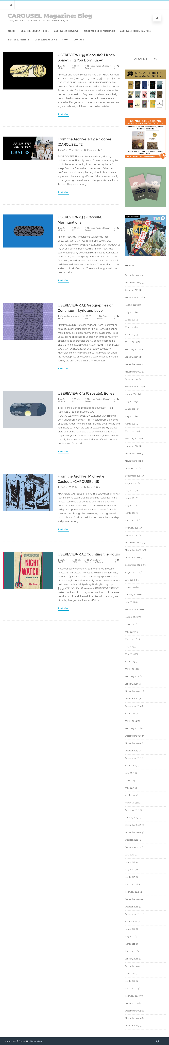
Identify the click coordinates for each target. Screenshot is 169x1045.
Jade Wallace (61, 67)
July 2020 (130, 580)
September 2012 (133, 847)
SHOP (65, 39)
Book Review (96, 66)
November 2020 (133, 550)
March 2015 (131, 669)
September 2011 (133, 914)
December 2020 (133, 542)
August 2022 (131, 394)
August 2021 (131, 483)
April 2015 (130, 661)
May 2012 (130, 869)
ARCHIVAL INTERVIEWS (66, 31)
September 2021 (133, 476)
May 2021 (130, 505)
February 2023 (132, 349)
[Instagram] (11, 4)
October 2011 (131, 906)
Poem (89, 487)
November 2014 (133, 691)
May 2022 (130, 416)
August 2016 (131, 617)
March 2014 (131, 721)
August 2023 (131, 305)
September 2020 (133, 565)
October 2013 (131, 750)
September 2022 (133, 386)
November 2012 (133, 832)
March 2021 (131, 520)
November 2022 (133, 372)
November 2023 (133, 282)
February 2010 (132, 996)
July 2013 (130, 773)
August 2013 (131, 765)
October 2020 (132, 557)
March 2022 (131, 431)
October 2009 (132, 1025)
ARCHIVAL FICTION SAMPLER (135, 31)
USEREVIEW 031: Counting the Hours (89, 554)
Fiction (90, 150)
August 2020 (131, 572)
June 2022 (130, 409)
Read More (63, 114)
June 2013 (130, 780)
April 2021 (130, 513)
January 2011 (131, 958)
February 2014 (132, 728)
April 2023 (130, 334)
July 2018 (130, 602)
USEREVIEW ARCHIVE (46, 39)
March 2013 (131, 802)
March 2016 (131, 639)
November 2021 (133, 461)
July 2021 (130, 490)
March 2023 (131, 342)
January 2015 (131, 684)
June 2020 (130, 587)
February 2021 (132, 528)
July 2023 (130, 312)
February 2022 (132, 438)
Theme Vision (36, 1041)
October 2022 (131, 379)
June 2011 (130, 929)
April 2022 (130, 424)
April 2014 (130, 713)
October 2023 (131, 290)
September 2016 (133, 609)
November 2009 (133, 1018)
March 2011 (130, 951)
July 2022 (130, 401)
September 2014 (133, 706)
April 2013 (130, 795)
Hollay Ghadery (62, 561)
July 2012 (130, 854)
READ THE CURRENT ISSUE (35, 31)
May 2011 (129, 936)
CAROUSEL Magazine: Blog (50, 15)
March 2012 (131, 884)
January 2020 (132, 594)
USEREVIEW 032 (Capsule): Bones (86, 393)
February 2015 (132, 676)
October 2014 (131, 698)
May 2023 (130, 327)
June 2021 (130, 498)
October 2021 (131, 468)
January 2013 (131, 817)
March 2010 (131, 988)
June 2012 (130, 862)
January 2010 (132, 1003)
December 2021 (133, 453)
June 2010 (130, 973)
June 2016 (130, 624)
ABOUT (11, 31)
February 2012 (132, 892)
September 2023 (133, 297)
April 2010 (130, 981)
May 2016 (130, 632)
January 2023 (131, 357)
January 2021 (131, 535)
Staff (62, 150)
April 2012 (130, 877)
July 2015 (130, 646)
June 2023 (130, 320)
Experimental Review (93, 562)
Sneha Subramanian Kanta (68, 317)
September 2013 (133, 758)
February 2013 (132, 810)
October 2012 (131, 840)
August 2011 (131, 921)
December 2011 (133, 899)
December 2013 (133, 736)
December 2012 (133, 825)
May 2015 (130, 654)
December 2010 (133, 966)
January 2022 (131, 446)
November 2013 (133, 743)
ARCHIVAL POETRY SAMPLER (99, 31)
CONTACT (79, 39)
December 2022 (133, 364)
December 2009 (133, 1011)
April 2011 (130, 944)
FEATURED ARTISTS (18, 39)
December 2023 (133, 275)
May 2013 (130, 788)
